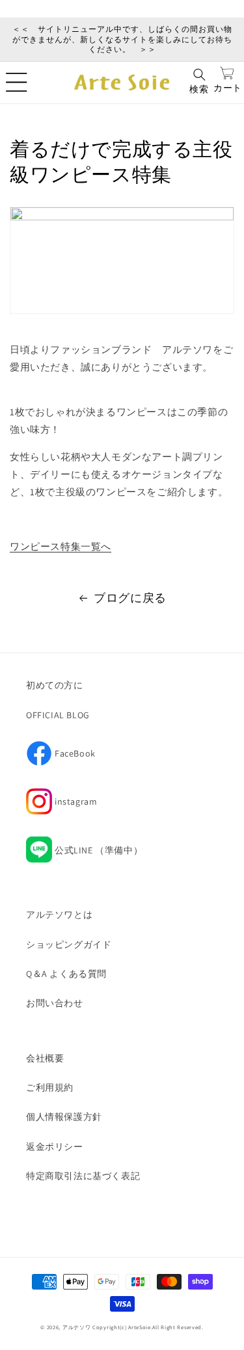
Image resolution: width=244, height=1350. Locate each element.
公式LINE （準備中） (98, 850)
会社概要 (45, 1058)
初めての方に (54, 685)
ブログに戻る (130, 597)
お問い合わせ (54, 1003)
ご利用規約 (50, 1087)
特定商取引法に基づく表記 (83, 1176)
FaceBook (61, 757)
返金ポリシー (54, 1146)
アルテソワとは (59, 914)
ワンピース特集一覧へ (60, 546)
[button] (16, 82)
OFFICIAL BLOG (58, 715)
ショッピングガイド (68, 944)
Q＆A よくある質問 (66, 974)
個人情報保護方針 (64, 1117)
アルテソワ (76, 1327)
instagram (61, 805)
